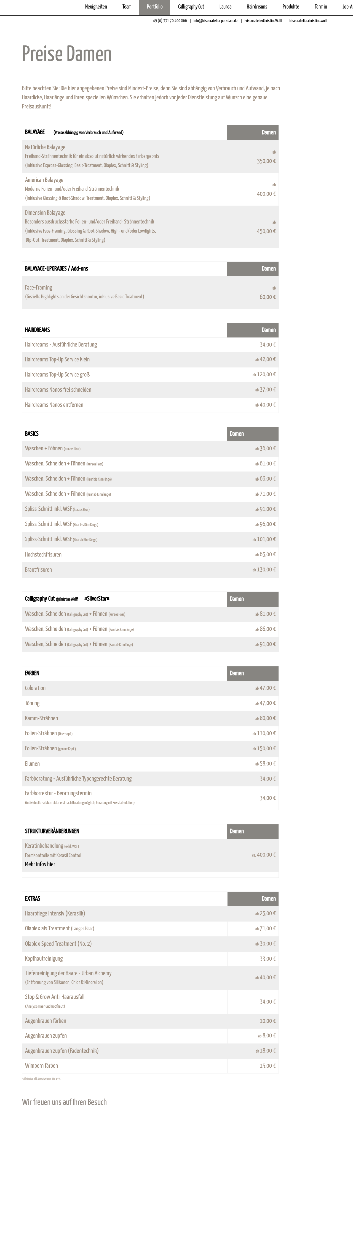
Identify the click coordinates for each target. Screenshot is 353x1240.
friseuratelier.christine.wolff (308, 21)
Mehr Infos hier (40, 864)
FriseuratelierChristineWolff (263, 21)
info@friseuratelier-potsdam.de (215, 21)
